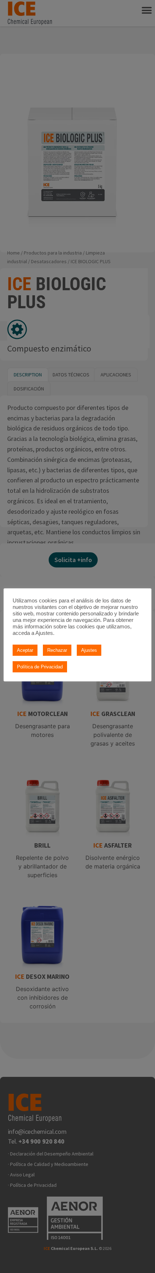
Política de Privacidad (40, 666)
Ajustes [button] (89, 650)
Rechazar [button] (57, 650)
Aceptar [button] (25, 650)
